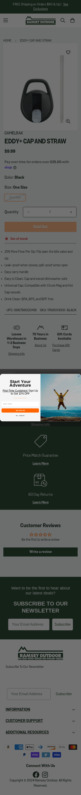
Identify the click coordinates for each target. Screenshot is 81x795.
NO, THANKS (20, 415)
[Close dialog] (78, 376)
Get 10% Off (20, 410)
